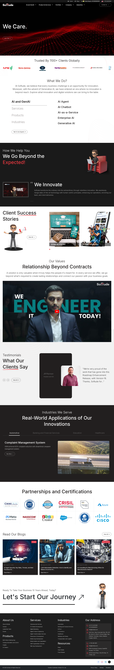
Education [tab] (77, 433)
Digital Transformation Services (38, 634)
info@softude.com (93, 629)
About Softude (6, 624)
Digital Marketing (34, 629)
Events (4, 631)
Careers (5, 626)
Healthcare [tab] (99, 433)
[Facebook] (98, 662)
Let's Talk (6, 38)
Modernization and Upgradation (38, 641)
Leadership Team (7, 629)
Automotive (60, 624)
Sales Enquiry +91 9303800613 (92, 1)
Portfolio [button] (58, 5)
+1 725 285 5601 (107, 1)
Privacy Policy (94, 667)
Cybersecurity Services (36, 624)
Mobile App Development (36, 638)
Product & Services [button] (45, 5)
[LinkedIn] (105, 662)
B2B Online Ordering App (9, 640)
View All (31, 237)
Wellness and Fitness (63, 636)
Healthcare (60, 634)
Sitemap (102, 667)
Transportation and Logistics (65, 638)
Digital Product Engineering (37, 631)
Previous (47, 229)
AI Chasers (5, 647)
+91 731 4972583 (93, 625)
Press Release (61, 652)
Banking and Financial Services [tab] (46, 433)
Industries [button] (80, 5)
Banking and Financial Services (65, 626)
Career (71, 1)
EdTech (59, 629)
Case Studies (61, 650)
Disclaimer (108, 667)
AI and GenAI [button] (30, 5)
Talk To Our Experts (18, 132)
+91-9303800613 (93, 627)
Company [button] (69, 5)
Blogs (77, 1)
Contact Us (104, 4)
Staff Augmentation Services (37, 643)
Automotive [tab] (14, 433)
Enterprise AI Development (37, 636)
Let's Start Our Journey (40, 597)
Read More (63, 237)
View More (9, 454)
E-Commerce (61, 631)
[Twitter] (109, 662)
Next (112, 229)
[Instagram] (102, 662)
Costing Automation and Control (11, 642)
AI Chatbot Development (36, 626)
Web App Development (36, 646)
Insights (4, 645)
